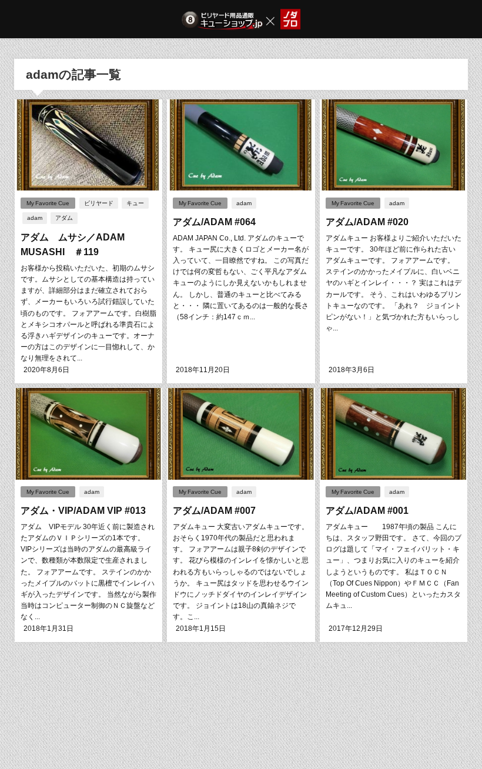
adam (34, 217)
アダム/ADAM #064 (219, 221)
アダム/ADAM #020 (367, 221)
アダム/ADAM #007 (214, 510)
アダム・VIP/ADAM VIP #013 (83, 510)
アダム (64, 217)
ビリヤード (98, 203)
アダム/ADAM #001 (367, 510)
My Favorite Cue (47, 203)
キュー (135, 203)
